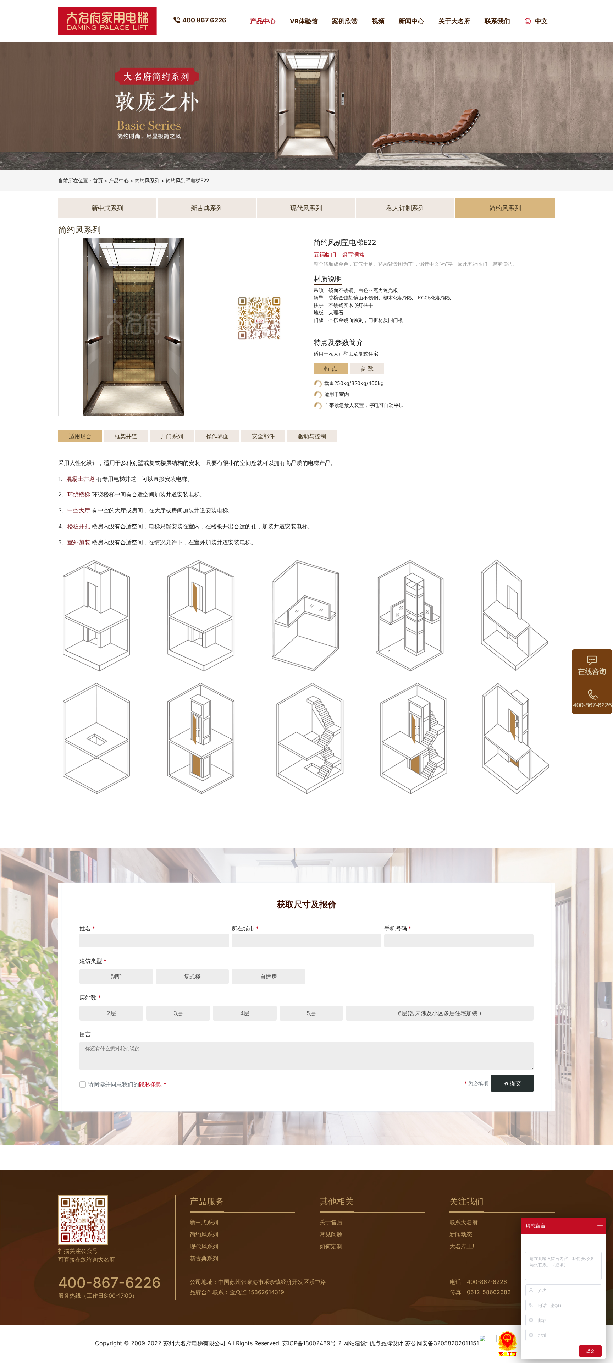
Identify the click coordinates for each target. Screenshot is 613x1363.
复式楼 (192, 976)
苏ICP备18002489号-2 (312, 1343)
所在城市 (245, 928)
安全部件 (263, 436)
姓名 (87, 928)
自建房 (268, 976)
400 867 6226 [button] (204, 20)
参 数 (367, 368)
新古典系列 (207, 208)
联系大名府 (463, 1222)
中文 (541, 21)
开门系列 (171, 436)
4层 (244, 1013)
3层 (178, 1013)
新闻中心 (411, 21)
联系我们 (497, 21)
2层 (111, 1013)
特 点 (330, 368)
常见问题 (331, 1234)
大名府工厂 (463, 1246)
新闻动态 (460, 1234)
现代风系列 (306, 208)
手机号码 (397, 928)
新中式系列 (107, 208)
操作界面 (217, 436)
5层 (311, 1013)
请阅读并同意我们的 (127, 1084)
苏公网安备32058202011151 (442, 1343)
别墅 (116, 976)
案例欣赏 (345, 21)
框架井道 (126, 436)
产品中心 (263, 21)
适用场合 (80, 436)
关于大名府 (454, 21)
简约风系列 (147, 180)
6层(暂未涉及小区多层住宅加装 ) (439, 1013)
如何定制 (331, 1246)
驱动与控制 (312, 436)
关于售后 (331, 1222)
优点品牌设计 (386, 1343)
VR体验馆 (304, 21)
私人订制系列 (405, 208)
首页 (98, 180)
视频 (378, 21)
